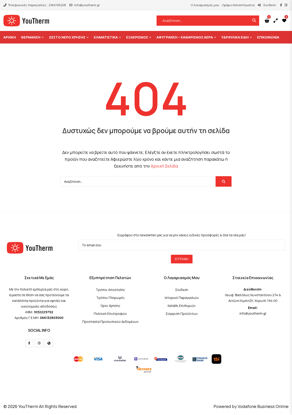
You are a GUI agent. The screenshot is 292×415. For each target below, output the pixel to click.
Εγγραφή (181, 259)
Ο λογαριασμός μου (205, 5)
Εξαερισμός (137, 37)
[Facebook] (29, 343)
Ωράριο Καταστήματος (238, 5)
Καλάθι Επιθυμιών (182, 305)
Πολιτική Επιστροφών (110, 313)
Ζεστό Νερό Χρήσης (67, 37)
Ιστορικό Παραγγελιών (182, 297)
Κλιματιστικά (106, 37)
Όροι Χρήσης (110, 305)
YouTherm (28, 406)
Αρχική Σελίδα (164, 166)
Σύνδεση (269, 5)
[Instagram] (39, 343)
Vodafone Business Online (263, 406)
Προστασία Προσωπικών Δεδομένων (110, 321)
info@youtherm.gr (87, 5)
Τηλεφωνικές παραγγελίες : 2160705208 (37, 5)
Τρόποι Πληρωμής (110, 297)
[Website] (49, 343)
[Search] (224, 181)
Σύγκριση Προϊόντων (182, 313)
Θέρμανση (30, 37)
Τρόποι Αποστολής (110, 290)
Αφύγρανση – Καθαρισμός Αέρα (184, 37)
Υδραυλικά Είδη (235, 37)
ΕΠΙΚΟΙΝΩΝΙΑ (268, 37)
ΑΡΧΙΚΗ (9, 37)
